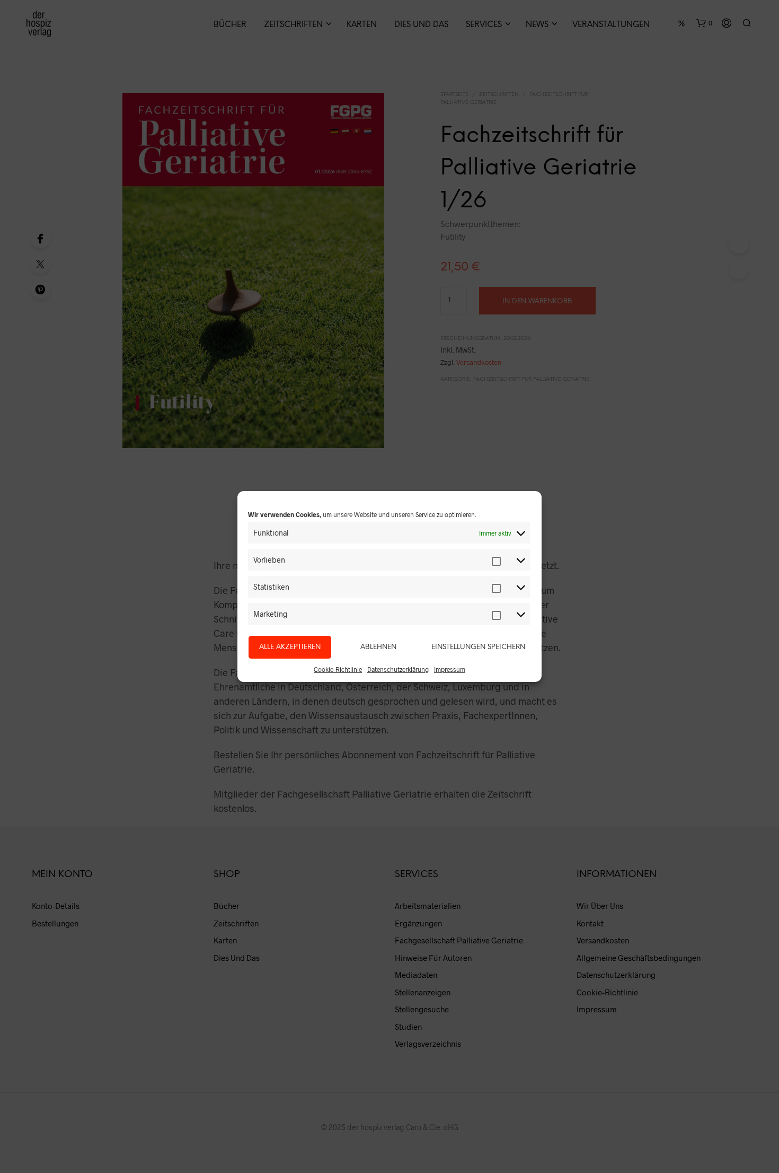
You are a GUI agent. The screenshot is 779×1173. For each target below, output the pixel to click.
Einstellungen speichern (478, 647)
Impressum (449, 669)
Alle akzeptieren (290, 647)
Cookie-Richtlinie (338, 669)
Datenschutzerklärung (398, 669)
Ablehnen (378, 647)
